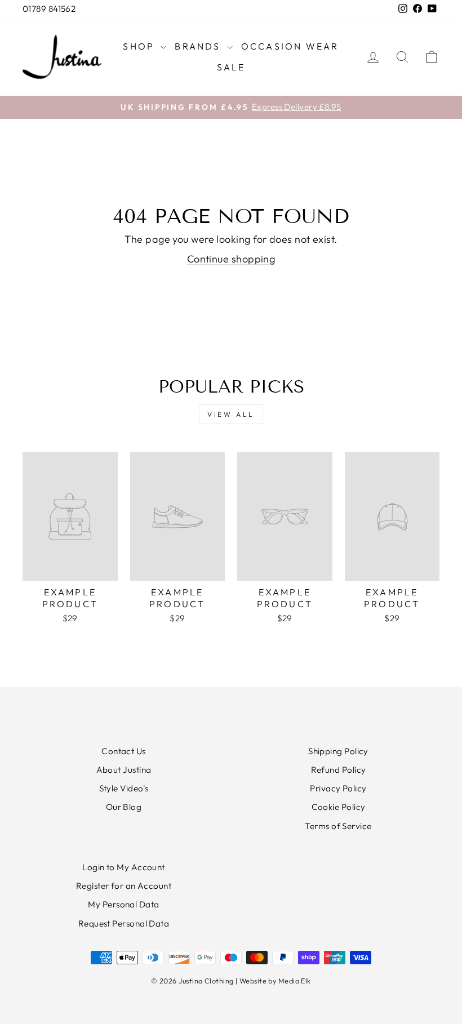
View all (231, 414)
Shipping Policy (338, 751)
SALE (231, 67)
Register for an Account (123, 885)
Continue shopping (231, 258)
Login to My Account (123, 867)
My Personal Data (123, 904)
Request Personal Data (123, 923)
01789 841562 (49, 8)
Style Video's (124, 788)
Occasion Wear (290, 46)
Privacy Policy (338, 788)
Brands (199, 46)
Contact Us (123, 751)
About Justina (124, 769)
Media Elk (294, 980)
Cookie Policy (339, 807)
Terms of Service (338, 826)
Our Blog (124, 807)
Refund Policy (338, 769)
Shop (140, 46)
